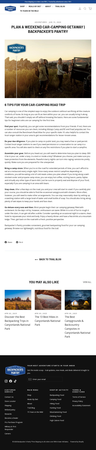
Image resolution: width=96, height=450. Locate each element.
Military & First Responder (10, 427)
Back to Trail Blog (50, 259)
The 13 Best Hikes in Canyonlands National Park (47, 320)
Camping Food (55, 399)
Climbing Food (55, 416)
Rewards (8, 414)
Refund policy (10, 409)
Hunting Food (55, 408)
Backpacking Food (57, 395)
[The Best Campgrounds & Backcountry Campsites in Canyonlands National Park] (78, 300)
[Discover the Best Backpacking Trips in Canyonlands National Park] (18, 300)
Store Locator (10, 401)
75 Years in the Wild (29, 11)
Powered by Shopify (77, 442)
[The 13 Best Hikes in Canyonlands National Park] (48, 300)
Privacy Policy (77, 401)
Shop (22, 6)
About (48, 6)
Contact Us (9, 397)
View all (87, 282)
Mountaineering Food (58, 412)
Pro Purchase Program (14, 422)
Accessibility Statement (81, 405)
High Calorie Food (57, 420)
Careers (8, 433)
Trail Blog (60, 6)
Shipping (8, 405)
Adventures (41, 22)
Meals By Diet (35, 6)
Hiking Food (54, 403)
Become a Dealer (11, 418)
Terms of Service (79, 397)
